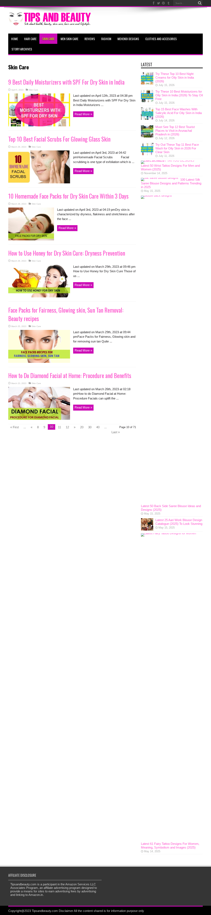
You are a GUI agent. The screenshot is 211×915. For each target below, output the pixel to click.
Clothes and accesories (161, 38)
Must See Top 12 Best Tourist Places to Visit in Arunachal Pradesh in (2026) (175, 130)
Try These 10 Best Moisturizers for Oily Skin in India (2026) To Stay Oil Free (179, 95)
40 (98, 427)
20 (81, 427)
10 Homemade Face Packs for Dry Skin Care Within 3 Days (68, 196)
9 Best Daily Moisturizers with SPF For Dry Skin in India (66, 82)
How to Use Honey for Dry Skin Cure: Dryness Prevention (66, 253)
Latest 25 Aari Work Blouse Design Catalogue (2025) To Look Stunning (178, 521)
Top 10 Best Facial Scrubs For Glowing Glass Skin (59, 139)
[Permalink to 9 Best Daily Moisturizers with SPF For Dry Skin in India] (39, 125)
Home (14, 38)
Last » (115, 432)
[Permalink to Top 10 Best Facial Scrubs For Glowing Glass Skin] (39, 182)
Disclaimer (66, 911)
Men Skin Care (69, 38)
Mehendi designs (128, 38)
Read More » (83, 114)
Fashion (106, 38)
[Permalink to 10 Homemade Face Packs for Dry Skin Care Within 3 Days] (31, 239)
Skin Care (48, 38)
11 (59, 427)
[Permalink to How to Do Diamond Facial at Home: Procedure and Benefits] (39, 418)
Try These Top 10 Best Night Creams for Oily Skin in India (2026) (174, 77)
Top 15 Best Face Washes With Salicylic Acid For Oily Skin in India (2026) (178, 112)
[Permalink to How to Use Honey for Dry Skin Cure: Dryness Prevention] (39, 296)
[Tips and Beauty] (50, 23)
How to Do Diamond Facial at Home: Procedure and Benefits (69, 375)
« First (14, 427)
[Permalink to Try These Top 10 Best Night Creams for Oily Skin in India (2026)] (147, 83)
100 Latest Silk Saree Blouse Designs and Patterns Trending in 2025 (171, 183)
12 (67, 427)
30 (89, 427)
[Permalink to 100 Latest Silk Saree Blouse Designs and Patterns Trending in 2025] (159, 177)
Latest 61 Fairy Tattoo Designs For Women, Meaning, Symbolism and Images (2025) (170, 845)
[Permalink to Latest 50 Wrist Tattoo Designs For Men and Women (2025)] (171, 160)
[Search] (200, 3)
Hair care (30, 38)
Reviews (89, 38)
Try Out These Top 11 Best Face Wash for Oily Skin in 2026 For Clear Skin (177, 148)
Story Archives (22, 49)
